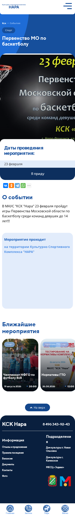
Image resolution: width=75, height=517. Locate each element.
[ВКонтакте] (5, 185)
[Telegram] (17, 185)
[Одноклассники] (11, 185)
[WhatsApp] (23, 185)
